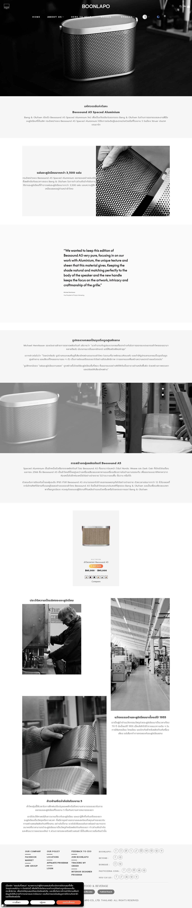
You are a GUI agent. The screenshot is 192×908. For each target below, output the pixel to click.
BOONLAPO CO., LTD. (88, 900)
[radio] (86, 577)
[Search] (180, 6)
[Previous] (7, 418)
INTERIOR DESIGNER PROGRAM (81, 873)
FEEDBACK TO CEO (81, 851)
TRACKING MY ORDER (78, 864)
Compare (96, 581)
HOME (36, 16)
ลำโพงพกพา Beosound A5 (96, 562)
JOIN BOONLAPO (80, 857)
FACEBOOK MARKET (31, 859)
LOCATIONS (53, 857)
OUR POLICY (53, 851)
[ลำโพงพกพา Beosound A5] (96, 533)
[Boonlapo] (96, 6)
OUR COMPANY (33, 851)
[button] (4, 905)
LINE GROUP (31, 865)
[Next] (184, 418)
